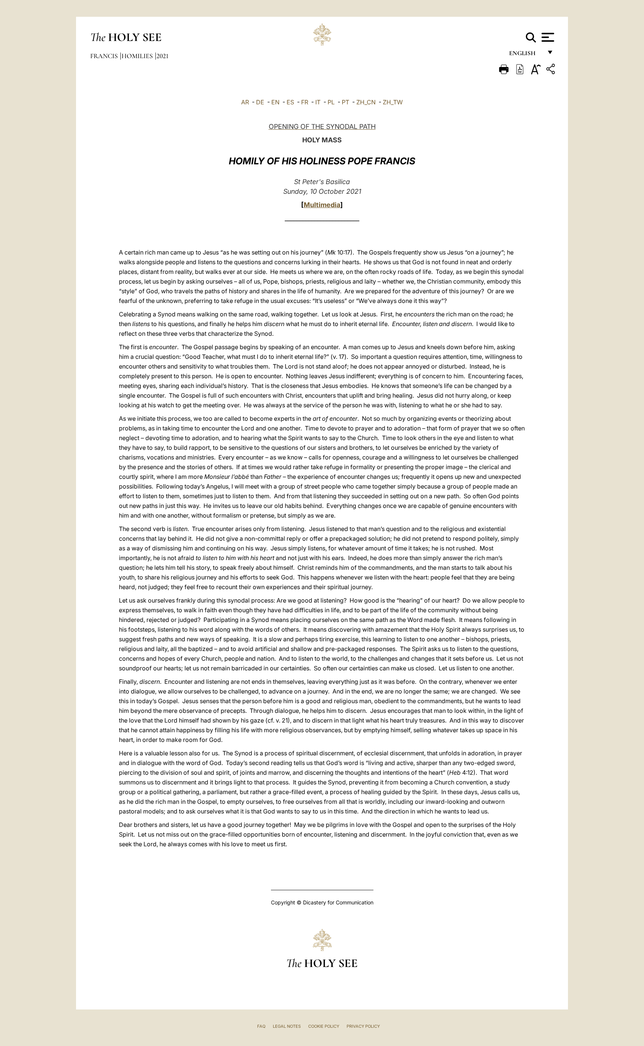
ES (290, 102)
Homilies (137, 56)
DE (260, 102)
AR (245, 102)
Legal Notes (287, 1026)
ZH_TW (393, 102)
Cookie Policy (323, 1026)
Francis (104, 56)
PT (345, 102)
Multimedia (322, 205)
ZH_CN (366, 102)
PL (331, 102)
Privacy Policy (363, 1026)
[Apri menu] (547, 37)
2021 (162, 56)
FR (304, 102)
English (525, 55)
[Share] (551, 70)
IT (318, 102)
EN (275, 102)
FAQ (261, 1026)
